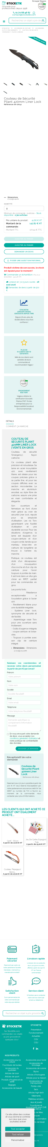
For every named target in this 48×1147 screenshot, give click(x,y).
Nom (9, 681)
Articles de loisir (12, 1073)
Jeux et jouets (36, 1102)
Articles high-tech (36, 1093)
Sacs (36, 1089)
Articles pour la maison (36, 1078)
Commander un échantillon (19, 275)
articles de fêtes (36, 1112)
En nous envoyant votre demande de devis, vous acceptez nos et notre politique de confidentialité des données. (25, 738)
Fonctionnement (36, 1033)
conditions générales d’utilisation (24, 738)
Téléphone (11, 707)
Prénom (10, 672)
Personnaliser (17, 1140)
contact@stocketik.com (24, 14)
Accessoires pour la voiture (12, 1061)
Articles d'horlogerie (36, 1075)
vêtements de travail (36, 1122)
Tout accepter (18, 1129)
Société (10, 690)
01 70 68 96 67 (22, 12)
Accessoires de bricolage (36, 1064)
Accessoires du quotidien (12, 1069)
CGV (36, 1039)
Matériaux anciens (36, 1099)
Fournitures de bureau (12, 1065)
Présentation (36, 1030)
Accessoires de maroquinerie (36, 1082)
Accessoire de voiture (22, 28)
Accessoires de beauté (12, 1088)
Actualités (36, 1036)
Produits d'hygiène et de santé (12, 1081)
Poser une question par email (25, 260)
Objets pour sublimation (36, 1119)
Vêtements (36, 1096)
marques (36, 1116)
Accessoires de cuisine (36, 1068)
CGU (36, 1042)
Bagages (12, 1085)
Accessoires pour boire (36, 1060)
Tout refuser (18, 1134)
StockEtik (5, 28)
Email (9, 698)
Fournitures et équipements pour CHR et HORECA (36, 1107)
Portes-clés (36, 1086)
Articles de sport (12, 1077)
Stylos (36, 1071)
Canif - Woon (12, 841)
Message (11, 716)
